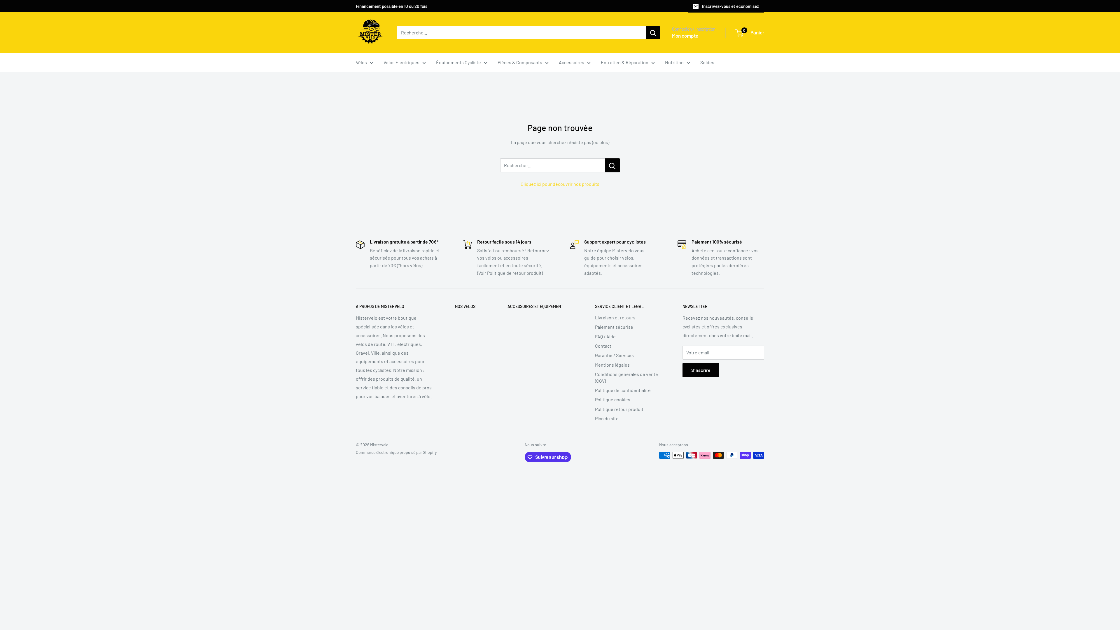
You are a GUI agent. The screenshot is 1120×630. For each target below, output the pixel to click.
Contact (603, 346)
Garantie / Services (614, 355)
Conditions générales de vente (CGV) (626, 377)
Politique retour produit (619, 409)
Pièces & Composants (520, 62)
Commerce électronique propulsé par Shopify (396, 452)
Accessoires (571, 62)
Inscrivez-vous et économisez (730, 6)
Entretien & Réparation (624, 62)
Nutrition (674, 62)
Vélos (361, 62)
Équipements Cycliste (458, 62)
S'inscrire (700, 370)
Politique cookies (612, 399)
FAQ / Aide (605, 336)
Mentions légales (612, 365)
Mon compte (685, 35)
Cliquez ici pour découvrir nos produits (560, 184)
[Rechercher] (653, 32)
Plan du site (607, 418)
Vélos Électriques (401, 62)
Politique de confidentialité (623, 390)
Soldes (707, 62)
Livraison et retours (615, 317)
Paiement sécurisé (614, 327)
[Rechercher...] (612, 165)
